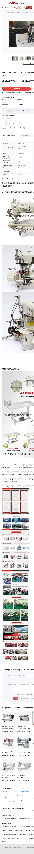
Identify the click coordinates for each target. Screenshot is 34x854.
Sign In (4, 128)
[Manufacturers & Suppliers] (17, 3)
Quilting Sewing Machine (9, 818)
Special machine (21, 795)
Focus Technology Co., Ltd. (21, 847)
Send (16, 698)
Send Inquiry (16, 88)
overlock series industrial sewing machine (9, 798)
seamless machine (6, 795)
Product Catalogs (25, 791)
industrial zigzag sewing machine (9, 801)
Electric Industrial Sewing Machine (11, 838)
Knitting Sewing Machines (9, 834)
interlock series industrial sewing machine (24, 798)
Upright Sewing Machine (25, 818)
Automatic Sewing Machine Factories (12, 830)
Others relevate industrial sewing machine (24, 801)
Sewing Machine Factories (9, 826)
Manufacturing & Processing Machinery (15, 12)
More (3, 841)
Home (3, 12)
